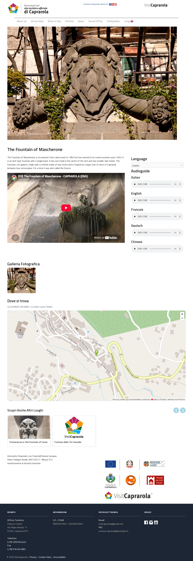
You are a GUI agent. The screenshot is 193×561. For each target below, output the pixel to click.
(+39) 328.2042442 (16, 542)
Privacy (33, 557)
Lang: (127, 21)
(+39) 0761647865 (16, 549)
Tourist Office (95, 21)
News (81, 21)
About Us (104, 4)
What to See (54, 21)
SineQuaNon (113, 21)
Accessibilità (59, 557)
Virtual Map (37, 21)
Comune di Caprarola (91, 4)
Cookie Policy (45, 557)
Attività (69, 21)
